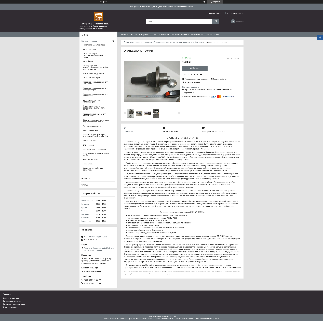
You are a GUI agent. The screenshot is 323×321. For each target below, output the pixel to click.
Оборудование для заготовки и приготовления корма (96, 121)
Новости (85, 178)
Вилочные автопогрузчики (94, 149)
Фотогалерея (213, 34)
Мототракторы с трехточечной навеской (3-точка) (94, 55)
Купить (196, 68)
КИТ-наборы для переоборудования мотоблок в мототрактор (96, 67)
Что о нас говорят (10, 307)
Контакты (164, 34)
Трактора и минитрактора (94, 45)
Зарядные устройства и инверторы (93, 169)
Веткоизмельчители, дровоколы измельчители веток (94, 108)
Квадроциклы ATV (90, 130)
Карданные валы (90, 141)
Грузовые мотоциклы (92, 126)
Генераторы (88, 164)
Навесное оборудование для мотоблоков (162, 42)
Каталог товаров (139, 34)
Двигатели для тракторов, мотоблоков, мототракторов (95, 135)
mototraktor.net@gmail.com (95, 237)
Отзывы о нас (197, 34)
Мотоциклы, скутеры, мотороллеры (92, 101)
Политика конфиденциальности (207, 318)
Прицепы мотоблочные (192, 42)
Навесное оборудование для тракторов (95, 83)
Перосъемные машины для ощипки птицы (94, 115)
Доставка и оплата (180, 34)
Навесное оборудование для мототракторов (95, 89)
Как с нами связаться (12, 301)
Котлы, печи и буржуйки (93, 73)
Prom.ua (173, 316)
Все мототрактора (11, 298)
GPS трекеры (88, 145)
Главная (124, 34)
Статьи (84, 185)
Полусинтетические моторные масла (96, 154)
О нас (154, 34)
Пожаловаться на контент (184, 318)
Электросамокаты (90, 160)
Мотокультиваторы (91, 78)
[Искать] (215, 21)
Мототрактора (89, 49)
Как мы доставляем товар (14, 304)
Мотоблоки (88, 61)
